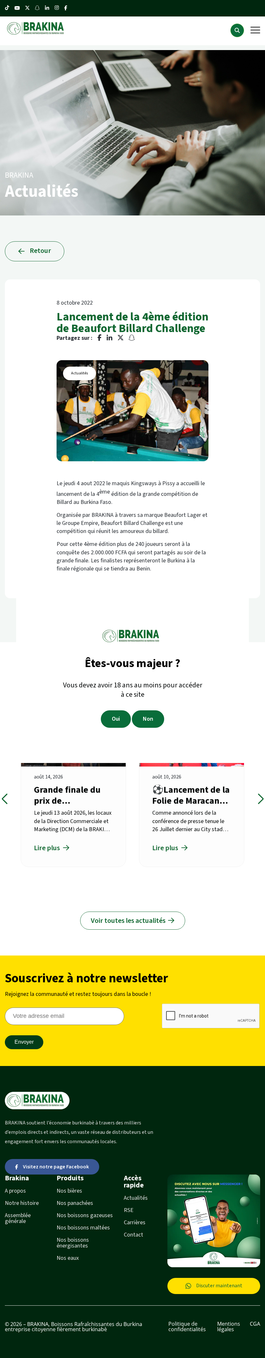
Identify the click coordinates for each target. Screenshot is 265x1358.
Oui (116, 719)
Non (148, 719)
